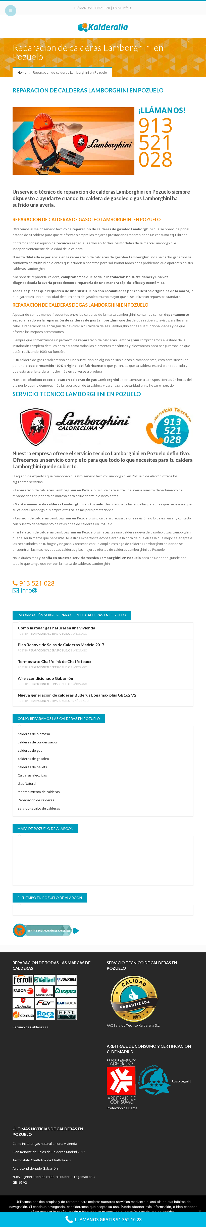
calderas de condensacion (38, 742)
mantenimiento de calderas (39, 792)
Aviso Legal (180, 1081)
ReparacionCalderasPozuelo (49, 633)
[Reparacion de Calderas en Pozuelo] (103, 27)
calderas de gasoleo (33, 758)
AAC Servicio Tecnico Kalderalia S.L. (133, 1025)
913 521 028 (101, 8)
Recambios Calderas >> (31, 1027)
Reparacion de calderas (36, 800)
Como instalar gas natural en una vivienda (56, 627)
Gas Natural (27, 783)
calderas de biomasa (34, 734)
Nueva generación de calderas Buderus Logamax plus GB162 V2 (77, 695)
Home (22, 72)
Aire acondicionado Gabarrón (45, 678)
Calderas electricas (32, 775)
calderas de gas (30, 750)
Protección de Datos (122, 1108)
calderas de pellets (32, 767)
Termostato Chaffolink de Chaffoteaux (54, 661)
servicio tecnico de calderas (39, 808)
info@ (127, 8)
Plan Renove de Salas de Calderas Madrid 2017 (61, 644)
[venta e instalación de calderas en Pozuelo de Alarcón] (103, 930)
